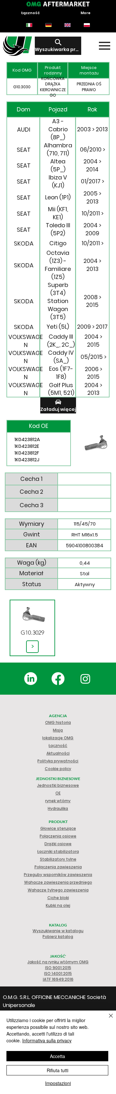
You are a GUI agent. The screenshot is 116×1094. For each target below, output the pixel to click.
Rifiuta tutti (57, 1070)
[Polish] (86, 25)
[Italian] (29, 25)
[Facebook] (58, 678)
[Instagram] (85, 678)
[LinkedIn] (30, 678)
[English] (67, 25)
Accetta (57, 1056)
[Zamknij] (107, 1019)
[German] (48, 25)
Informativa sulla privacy (47, 1040)
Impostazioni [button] (58, 1083)
